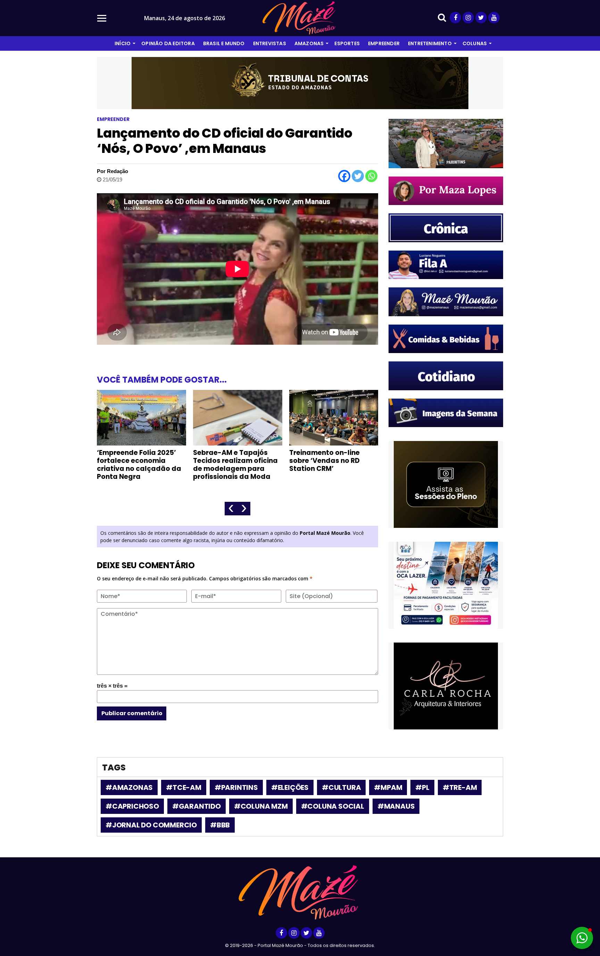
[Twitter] (358, 176)
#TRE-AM (460, 787)
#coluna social (332, 806)
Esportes (347, 43)
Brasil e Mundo (224, 43)
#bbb (220, 825)
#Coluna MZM (261, 806)
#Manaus (396, 806)
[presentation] (231, 508)
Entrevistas (269, 43)
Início (123, 43)
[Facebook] (344, 176)
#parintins (236, 787)
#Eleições (290, 787)
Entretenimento (430, 43)
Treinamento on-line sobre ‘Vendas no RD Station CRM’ (228, 460)
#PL (422, 787)
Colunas (474, 43)
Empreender (384, 43)
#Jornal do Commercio (151, 825)
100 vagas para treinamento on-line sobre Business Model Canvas (326, 464)
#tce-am (183, 787)
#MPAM (388, 787)
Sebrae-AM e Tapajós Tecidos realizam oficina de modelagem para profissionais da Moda (139, 464)
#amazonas (129, 787)
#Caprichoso (132, 806)
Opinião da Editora (168, 43)
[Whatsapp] (371, 176)
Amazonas (309, 43)
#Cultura (341, 787)
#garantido (196, 806)
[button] (582, 938)
